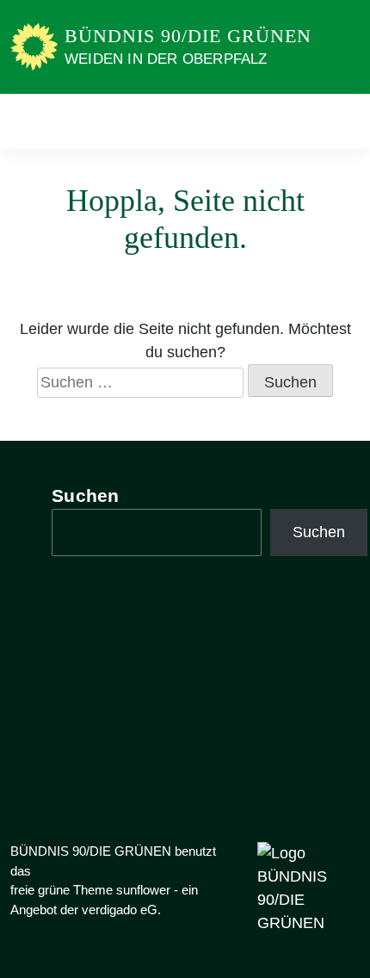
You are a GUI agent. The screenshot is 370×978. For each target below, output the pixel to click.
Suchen (86, 495)
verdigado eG (119, 909)
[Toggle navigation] (341, 121)
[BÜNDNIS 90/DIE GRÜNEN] (34, 45)
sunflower (143, 889)
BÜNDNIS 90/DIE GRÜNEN (188, 35)
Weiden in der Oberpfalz (166, 59)
